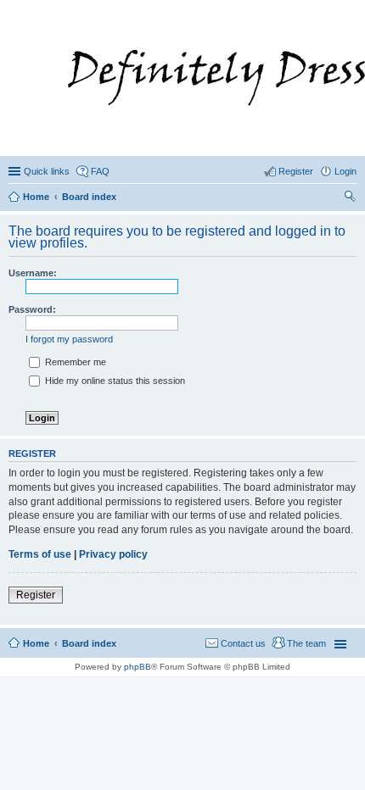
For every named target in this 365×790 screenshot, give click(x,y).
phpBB (137, 666)
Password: (32, 309)
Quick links (47, 171)
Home (36, 643)
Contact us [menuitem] (243, 643)
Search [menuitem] (350, 198)
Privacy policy (113, 554)
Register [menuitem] (295, 171)
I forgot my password (69, 339)
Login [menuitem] (345, 171)
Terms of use (39, 554)
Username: (32, 273)
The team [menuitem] (306, 643)
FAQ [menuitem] (100, 171)
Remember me (74, 362)
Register (35, 595)
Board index (89, 643)
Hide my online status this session (113, 381)
